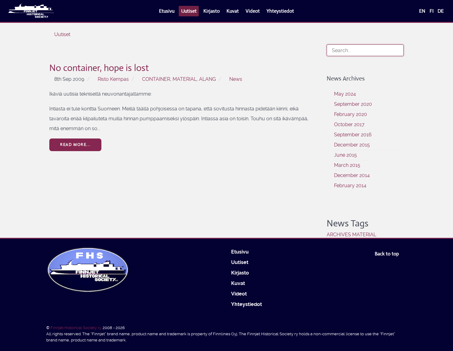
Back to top (387, 254)
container (156, 79)
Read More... (75, 144)
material (185, 79)
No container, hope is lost (99, 67)
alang (207, 79)
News (235, 79)
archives (339, 234)
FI (432, 11)
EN (422, 11)
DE (441, 11)
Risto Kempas (113, 79)
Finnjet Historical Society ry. (77, 327)
